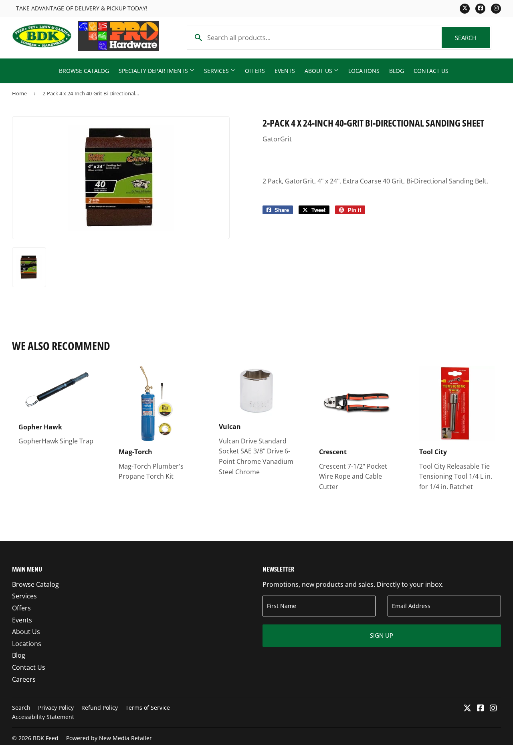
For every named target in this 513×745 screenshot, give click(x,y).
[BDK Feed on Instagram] (493, 708)
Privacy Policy (56, 707)
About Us (319, 70)
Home (19, 93)
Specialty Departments (154, 70)
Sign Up (381, 635)
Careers (24, 679)
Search (472, 38)
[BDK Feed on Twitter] (467, 708)
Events (285, 70)
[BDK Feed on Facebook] (480, 708)
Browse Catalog (84, 70)
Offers (255, 70)
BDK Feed (46, 738)
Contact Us (431, 70)
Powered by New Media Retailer (109, 738)
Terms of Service (147, 707)
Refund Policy (99, 707)
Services (217, 70)
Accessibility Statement (43, 717)
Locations (364, 70)
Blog (396, 70)
